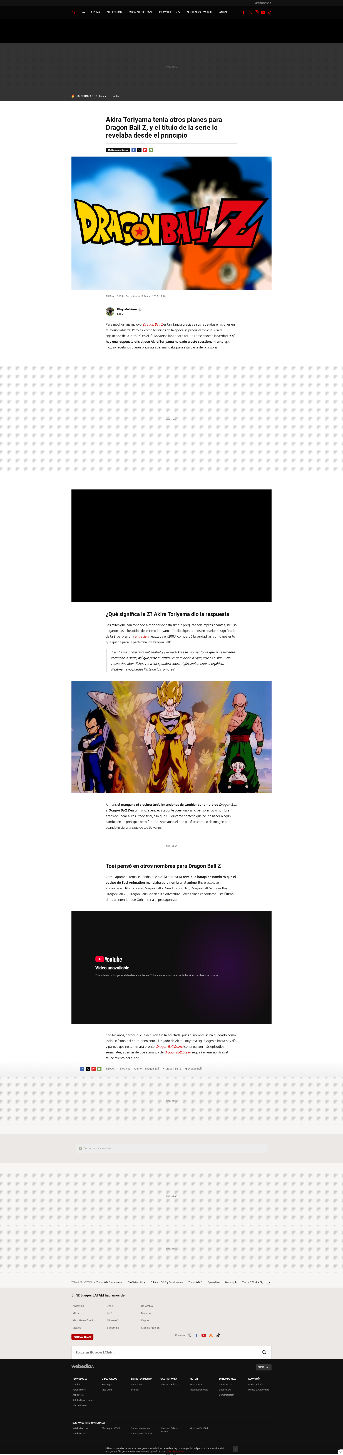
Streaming (113, 1327)
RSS (211, 1335)
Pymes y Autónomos (258, 1389)
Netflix (116, 96)
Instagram (256, 12)
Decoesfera (225, 1389)
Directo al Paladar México (169, 1429)
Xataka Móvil (79, 1389)
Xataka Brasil (79, 1433)
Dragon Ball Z (173, 1068)
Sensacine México (140, 1428)
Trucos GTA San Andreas (109, 1282)
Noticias (125, 1068)
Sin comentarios (119, 150)
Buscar (264, 1352)
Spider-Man (214, 1282)
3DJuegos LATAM (111, 1428)
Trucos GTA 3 (195, 1282)
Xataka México (80, 1428)
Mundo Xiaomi (80, 1405)
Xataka (76, 1384)
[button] (129, 309)
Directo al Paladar (169, 1384)
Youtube (263, 12)
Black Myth (231, 1282)
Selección (114, 12)
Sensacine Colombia (141, 1433)
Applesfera (78, 1395)
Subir (261, 1367)
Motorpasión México (200, 1428)
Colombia (147, 1306)
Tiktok (269, 12)
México (77, 1313)
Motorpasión (196, 1384)
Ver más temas (82, 1336)
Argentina (78, 1306)
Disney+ (103, 96)
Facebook (244, 12)
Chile (110, 1306)
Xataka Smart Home (83, 1400)
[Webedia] (263, 3)
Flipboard (145, 150)
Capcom (146, 1320)
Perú (109, 1313)
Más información (175, 1451)
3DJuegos (107, 1384)
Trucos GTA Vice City (253, 1282)
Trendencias (225, 1384)
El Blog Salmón (255, 1384)
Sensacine (136, 1384)
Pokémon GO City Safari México (167, 1282)
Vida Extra (107, 1389)
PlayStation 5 (169, 12)
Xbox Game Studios (84, 1320)
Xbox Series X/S (140, 12)
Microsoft (113, 1320)
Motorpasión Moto (199, 1389)
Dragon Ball (152, 1068)
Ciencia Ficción (150, 1327)
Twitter (250, 12)
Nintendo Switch (199, 12)
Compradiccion (226, 1395)
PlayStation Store (136, 1282)
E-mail (151, 150)
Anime (223, 12)
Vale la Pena (90, 12)
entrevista (142, 636)
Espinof (135, 1389)
